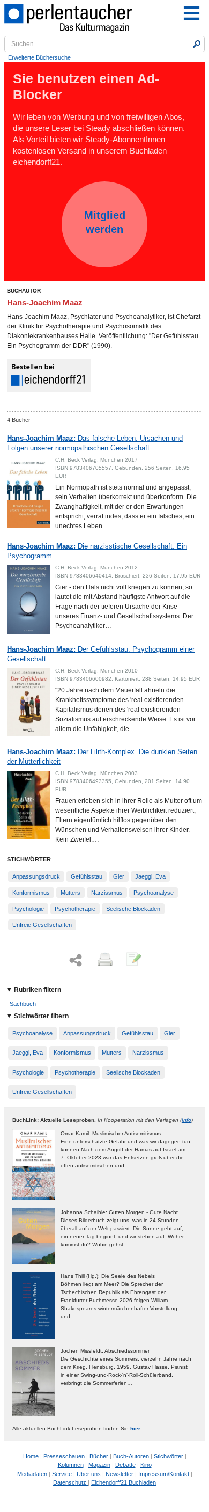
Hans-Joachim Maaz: (95, 443)
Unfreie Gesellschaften (42, 925)
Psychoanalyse (153, 892)
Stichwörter (168, 1456)
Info (186, 1120)
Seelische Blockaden (133, 908)
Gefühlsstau (86, 876)
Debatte (125, 1465)
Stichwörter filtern (41, 1016)
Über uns (89, 1474)
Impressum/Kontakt (163, 1474)
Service (62, 1474)
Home (31, 1456)
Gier (118, 876)
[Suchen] (197, 44)
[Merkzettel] (132, 960)
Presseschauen (64, 1456)
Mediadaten (32, 1474)
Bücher (98, 1456)
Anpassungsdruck (36, 876)
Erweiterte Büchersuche (39, 57)
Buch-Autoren (131, 1456)
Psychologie (28, 908)
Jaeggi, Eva (150, 876)
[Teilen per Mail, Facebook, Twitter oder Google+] (75, 960)
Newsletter (119, 1474)
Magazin (99, 1465)
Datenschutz (70, 1482)
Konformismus (31, 892)
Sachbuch (23, 1003)
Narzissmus (107, 892)
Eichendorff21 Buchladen (123, 1482)
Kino (146, 1465)
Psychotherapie (75, 908)
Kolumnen (71, 1465)
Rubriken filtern (37, 990)
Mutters (70, 892)
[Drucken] (103, 960)
